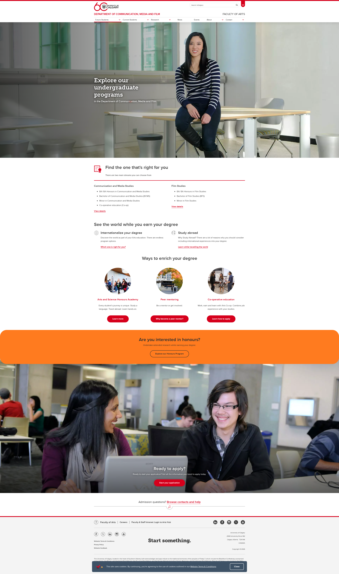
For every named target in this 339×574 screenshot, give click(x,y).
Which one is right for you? (113, 246)
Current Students (130, 19)
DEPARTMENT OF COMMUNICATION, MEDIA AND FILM (127, 14)
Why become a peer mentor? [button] (169, 318)
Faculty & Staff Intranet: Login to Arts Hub (151, 522)
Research (155, 19)
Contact (229, 19)
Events (197, 19)
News (180, 19)
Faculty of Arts (234, 14)
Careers (123, 522)
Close (237, 566)
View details (100, 211)
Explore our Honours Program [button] (169, 353)
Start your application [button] (169, 482)
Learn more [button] (117, 318)
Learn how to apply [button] (221, 318)
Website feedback (100, 548)
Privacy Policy (99, 544)
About (209, 19)
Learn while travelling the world (193, 246)
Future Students (102, 19)
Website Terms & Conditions (203, 566)
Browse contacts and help (184, 502)
